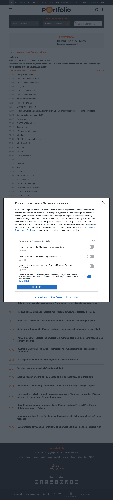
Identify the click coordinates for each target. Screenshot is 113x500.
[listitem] (56, 240)
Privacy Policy (72, 297)
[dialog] (56, 250)
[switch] (90, 247)
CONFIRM (37, 287)
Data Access (56, 297)
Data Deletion (41, 297)
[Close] (104, 203)
